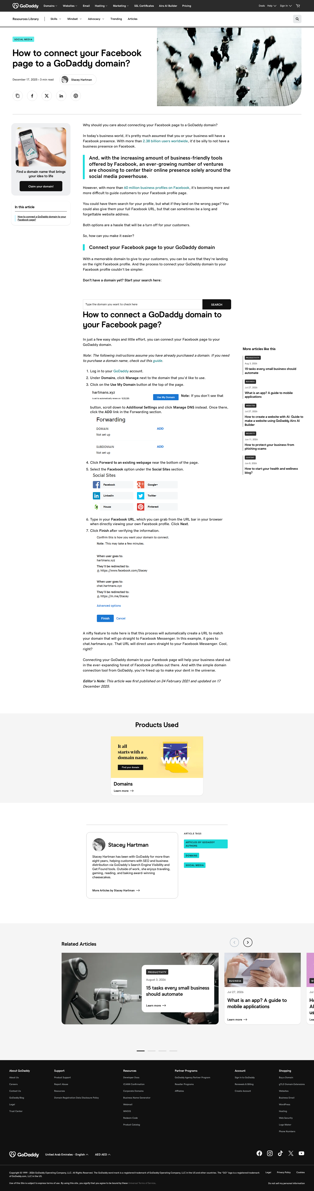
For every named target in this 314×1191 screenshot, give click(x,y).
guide (157, 361)
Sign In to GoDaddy (245, 1077)
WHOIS (127, 1111)
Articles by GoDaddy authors (200, 844)
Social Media (24, 39)
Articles (132, 18)
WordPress (284, 1104)
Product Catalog (131, 1124)
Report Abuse (61, 1084)
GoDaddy (121, 371)
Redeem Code (130, 1118)
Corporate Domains (133, 1091)
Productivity (253, 358)
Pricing (186, 5)
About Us (14, 1077)
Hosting (283, 1111)
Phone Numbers (287, 1131)
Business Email (286, 1097)
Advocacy (94, 18)
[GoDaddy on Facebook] (259, 1155)
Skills (54, 18)
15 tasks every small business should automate (177, 991)
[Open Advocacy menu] (103, 18)
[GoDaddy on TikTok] (280, 1155)
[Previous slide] (234, 942)
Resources (59, 1091)
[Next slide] (247, 942)
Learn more (153, 1005)
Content (250, 457)
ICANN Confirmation (133, 1084)
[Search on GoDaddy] (297, 19)
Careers (13, 1084)
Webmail (127, 1104)
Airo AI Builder (168, 5)
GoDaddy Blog (16, 1097)
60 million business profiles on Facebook (156, 188)
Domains (191, 855)
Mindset (72, 18)
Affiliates (179, 1091)
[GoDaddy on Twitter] (291, 1155)
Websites (250, 406)
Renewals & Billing (244, 1084)
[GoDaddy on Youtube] (301, 1155)
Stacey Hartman (81, 79)
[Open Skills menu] (60, 18)
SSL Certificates (144, 5)
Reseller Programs (184, 1084)
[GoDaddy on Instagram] (270, 1155)
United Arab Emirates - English (65, 1154)
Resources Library (26, 19)
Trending (116, 18)
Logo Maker (285, 1124)
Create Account (243, 1091)
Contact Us (15, 1091)
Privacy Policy (284, 1172)
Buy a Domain (286, 1077)
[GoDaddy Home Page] (24, 1154)
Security (250, 433)
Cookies (300, 1172)
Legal (12, 1104)
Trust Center (16, 1111)
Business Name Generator (136, 1097)
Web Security (286, 1118)
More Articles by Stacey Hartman (113, 890)
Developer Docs (131, 1077)
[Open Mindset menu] (80, 18)
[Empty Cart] (298, 5)
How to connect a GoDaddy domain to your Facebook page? (42, 218)
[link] (32, 96)
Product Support (62, 1077)
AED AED (101, 1154)
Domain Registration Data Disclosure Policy (76, 1097)
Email (86, 5)
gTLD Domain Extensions (292, 1084)
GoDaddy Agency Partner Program (192, 1077)
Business (250, 381)
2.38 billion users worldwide (165, 141)
